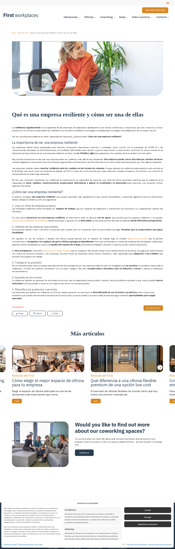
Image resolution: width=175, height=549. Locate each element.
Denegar (147, 517)
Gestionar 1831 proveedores (137, 544)
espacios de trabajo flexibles (56, 250)
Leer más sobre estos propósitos (159, 544)
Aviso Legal (38, 544)
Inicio (14, 33)
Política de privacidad (25, 544)
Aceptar (148, 510)
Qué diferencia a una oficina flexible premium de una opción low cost (123, 382)
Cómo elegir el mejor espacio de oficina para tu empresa (48, 382)
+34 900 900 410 (155, 10)
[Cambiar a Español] (167, 3)
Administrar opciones (147, 524)
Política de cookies (10, 544)
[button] (159, 367)
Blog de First (23, 33)
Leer (17, 401)
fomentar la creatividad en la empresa (30, 220)
